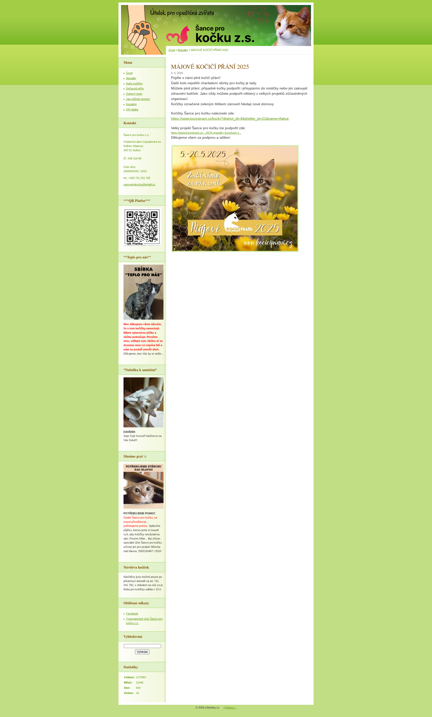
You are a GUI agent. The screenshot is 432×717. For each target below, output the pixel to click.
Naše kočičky (134, 83)
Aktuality (183, 49)
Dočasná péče (135, 88)
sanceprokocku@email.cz (139, 184)
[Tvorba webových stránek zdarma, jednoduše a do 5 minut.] (222, 708)
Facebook (132, 613)
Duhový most (134, 93)
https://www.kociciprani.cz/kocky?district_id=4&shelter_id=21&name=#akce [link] (230, 118)
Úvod (171, 49)
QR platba (132, 109)
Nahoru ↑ (230, 707)
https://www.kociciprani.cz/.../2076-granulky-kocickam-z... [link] (206, 132)
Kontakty (131, 104)
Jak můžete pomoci (138, 98)
